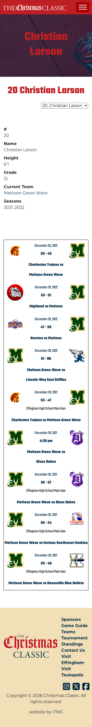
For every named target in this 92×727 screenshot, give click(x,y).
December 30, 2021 (46, 392)
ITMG (58, 712)
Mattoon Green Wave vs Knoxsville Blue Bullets (46, 583)
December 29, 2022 (46, 287)
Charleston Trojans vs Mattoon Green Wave (46, 420)
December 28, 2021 (46, 555)
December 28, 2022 (46, 351)
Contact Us (73, 650)
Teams (68, 631)
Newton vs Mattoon (46, 338)
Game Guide (74, 625)
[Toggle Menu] (83, 7)
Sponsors (71, 619)
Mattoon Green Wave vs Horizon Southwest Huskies (46, 543)
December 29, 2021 (46, 433)
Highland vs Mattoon (46, 306)
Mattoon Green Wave (26, 193)
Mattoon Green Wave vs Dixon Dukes (46, 502)
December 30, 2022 (45, 246)
